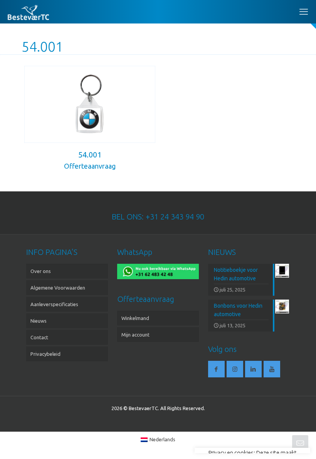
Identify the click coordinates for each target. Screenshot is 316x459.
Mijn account (135, 334)
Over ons (40, 271)
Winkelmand (135, 318)
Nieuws (38, 320)
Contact (39, 337)
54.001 (89, 154)
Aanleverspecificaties (54, 304)
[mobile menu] (303, 11)
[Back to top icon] (279, 443)
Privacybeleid (45, 354)
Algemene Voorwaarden (57, 287)
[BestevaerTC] (28, 11)
